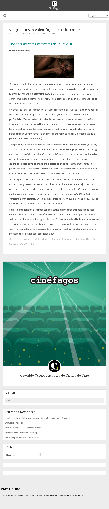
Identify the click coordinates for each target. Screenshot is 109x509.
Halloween (45, 239)
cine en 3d (33, 239)
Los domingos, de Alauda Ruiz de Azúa (22, 437)
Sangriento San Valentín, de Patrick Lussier (44, 30)
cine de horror (20, 239)
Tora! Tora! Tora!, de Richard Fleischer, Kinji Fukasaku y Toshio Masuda (37, 417)
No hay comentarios (48, 33)
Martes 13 (57, 239)
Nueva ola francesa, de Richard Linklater (23, 427)
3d (10, 239)
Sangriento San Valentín (21, 243)
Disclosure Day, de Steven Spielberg (21, 432)
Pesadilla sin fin (88, 239)
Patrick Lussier (71, 239)
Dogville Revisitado (14, 422)
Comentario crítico (27, 33)
